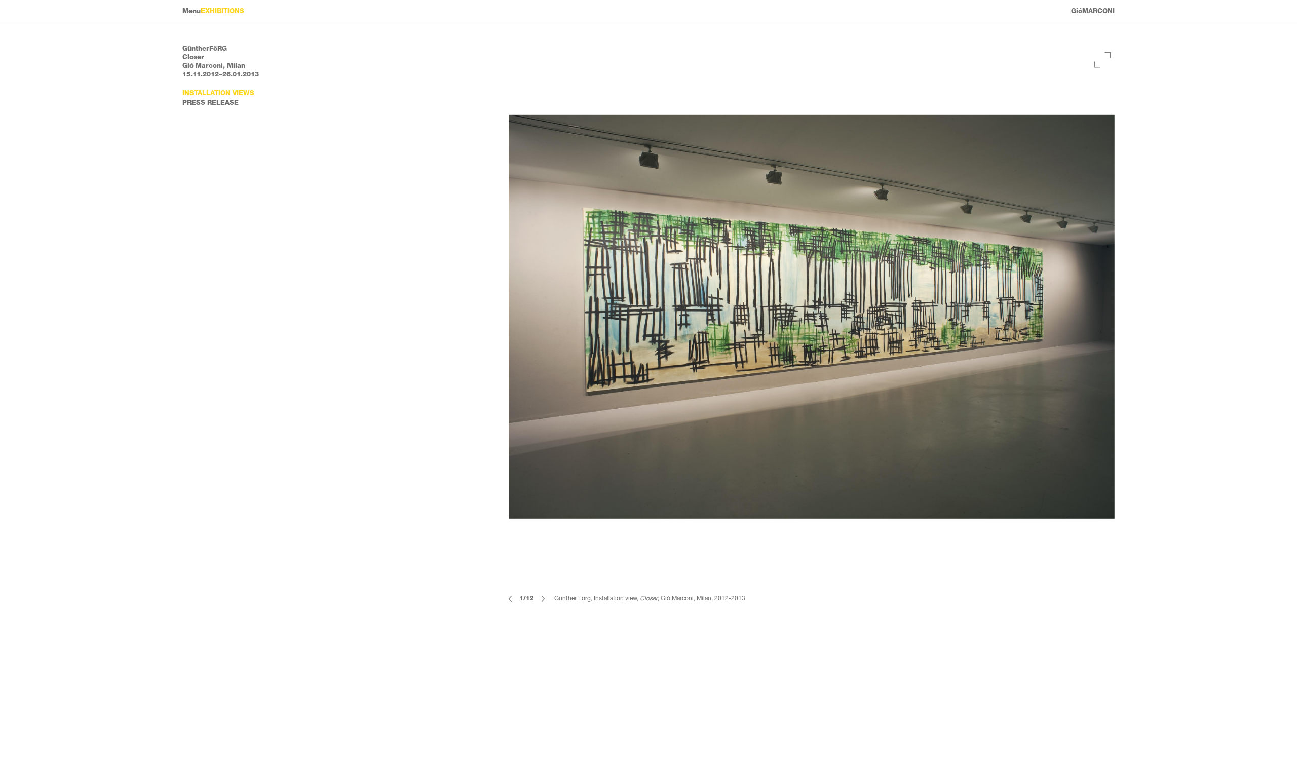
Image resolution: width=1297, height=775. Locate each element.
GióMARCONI (1093, 11)
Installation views (218, 93)
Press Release (210, 102)
